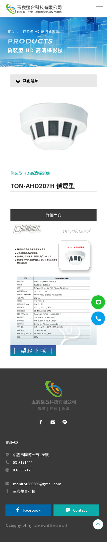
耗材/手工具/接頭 (41, 401)
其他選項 (31, 81)
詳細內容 (53, 215)
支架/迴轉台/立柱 (41, 412)
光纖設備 (35, 391)
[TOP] (98, 524)
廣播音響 (35, 521)
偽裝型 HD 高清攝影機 (41, 31)
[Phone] (98, 318)
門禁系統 (35, 434)
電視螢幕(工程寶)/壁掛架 (46, 423)
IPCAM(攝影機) (39, 358)
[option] (53, 129)
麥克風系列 (36, 369)
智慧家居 (35, 88)
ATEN (33, 477)
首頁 (11, 31)
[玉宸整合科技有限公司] (33, 9)
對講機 (33, 445)
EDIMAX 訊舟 (38, 456)
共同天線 (35, 499)
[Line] (98, 302)
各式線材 (35, 380)
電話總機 (35, 510)
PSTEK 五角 (37, 466)
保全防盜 (35, 488)
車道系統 (35, 532)
